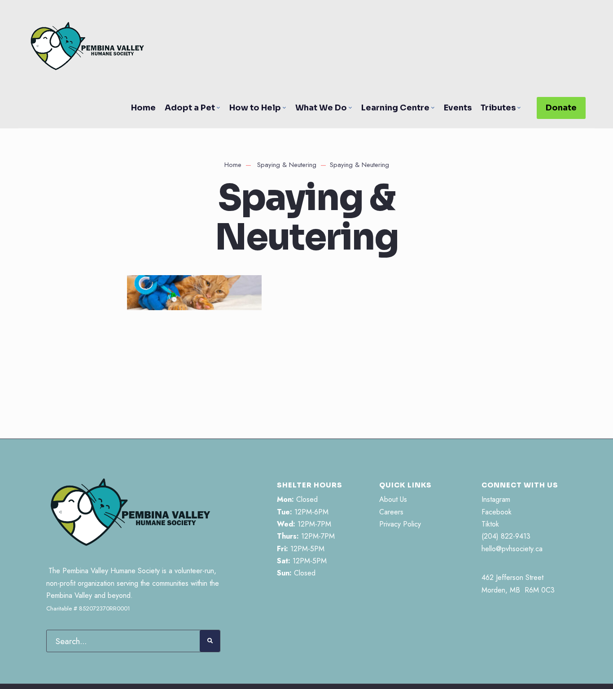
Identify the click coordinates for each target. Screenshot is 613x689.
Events (458, 108)
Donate (561, 108)
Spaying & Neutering (286, 165)
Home (143, 108)
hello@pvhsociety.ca (512, 549)
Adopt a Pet (190, 108)
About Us (393, 499)
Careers (391, 512)
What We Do (321, 108)
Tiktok (490, 524)
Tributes (498, 108)
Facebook (497, 512)
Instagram (496, 499)
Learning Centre (395, 108)
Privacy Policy (400, 524)
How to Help (255, 108)
